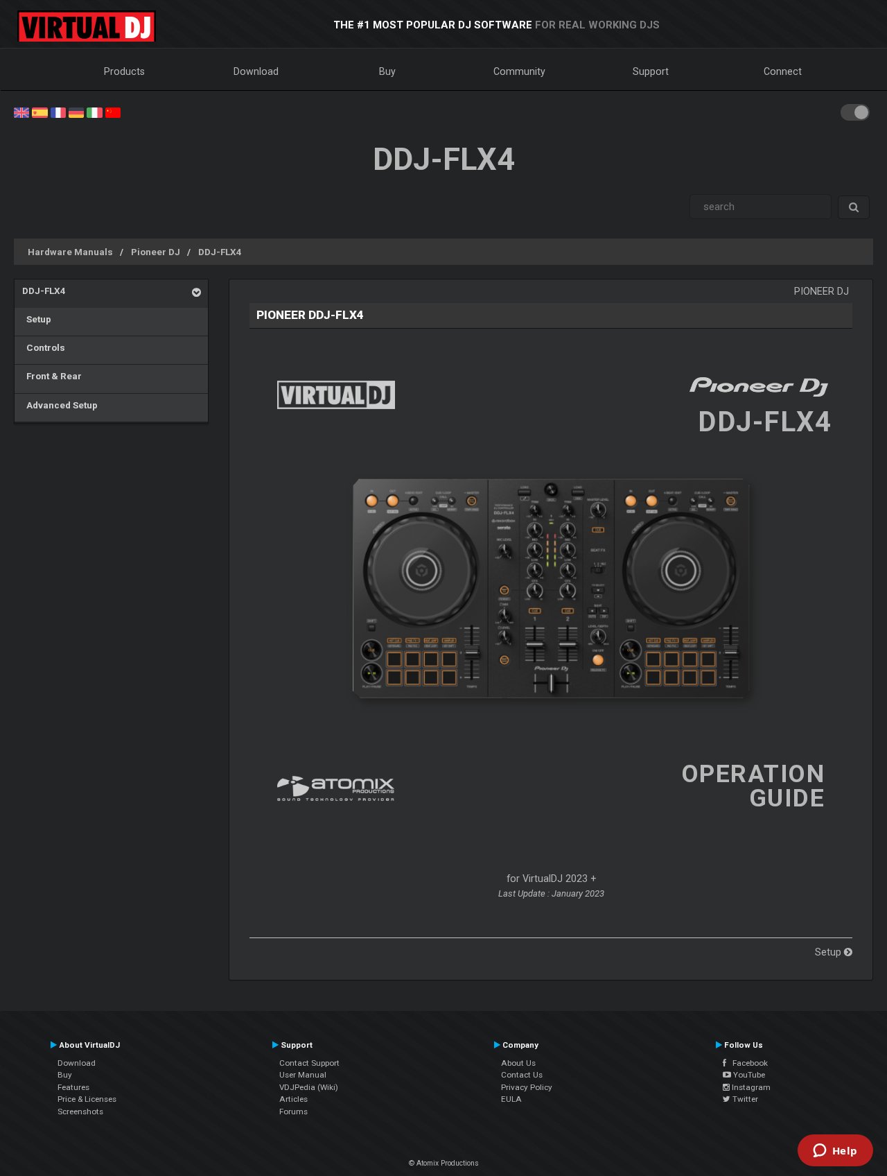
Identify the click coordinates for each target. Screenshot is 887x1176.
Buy (387, 71)
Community (519, 71)
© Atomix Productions (444, 1163)
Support (651, 71)
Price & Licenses (87, 1099)
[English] (21, 111)
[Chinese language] (113, 111)
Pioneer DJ (155, 251)
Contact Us (522, 1075)
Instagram (750, 1087)
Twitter (744, 1099)
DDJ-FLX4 (220, 251)
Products (124, 71)
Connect (783, 71)
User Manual (302, 1075)
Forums (293, 1111)
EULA (511, 1099)
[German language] (76, 111)
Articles (293, 1099)
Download (256, 71)
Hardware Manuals (70, 251)
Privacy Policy (526, 1087)
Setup (36, 319)
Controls (43, 347)
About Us (518, 1063)
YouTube (748, 1075)
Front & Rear (52, 375)
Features (73, 1087)
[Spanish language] (39, 111)
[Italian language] (94, 111)
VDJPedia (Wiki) (308, 1087)
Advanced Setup (60, 404)
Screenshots (80, 1111)
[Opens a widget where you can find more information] (835, 1151)
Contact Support (309, 1063)
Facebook (747, 1063)
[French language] (58, 111)
